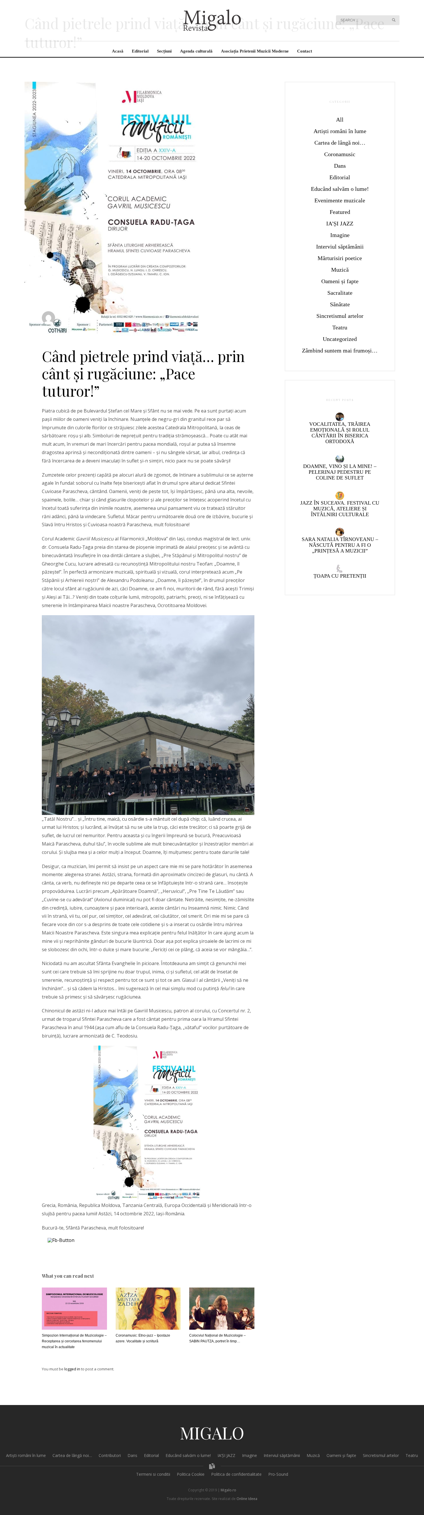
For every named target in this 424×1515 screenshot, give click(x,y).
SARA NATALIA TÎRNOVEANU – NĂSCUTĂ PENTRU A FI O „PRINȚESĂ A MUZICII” (340, 545)
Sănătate (340, 304)
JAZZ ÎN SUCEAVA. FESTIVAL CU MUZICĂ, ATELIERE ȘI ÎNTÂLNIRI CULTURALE (339, 508)
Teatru (339, 327)
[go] (394, 20)
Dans (340, 166)
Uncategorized (340, 339)
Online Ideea (247, 1498)
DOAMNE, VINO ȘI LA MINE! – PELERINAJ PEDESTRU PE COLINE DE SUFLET (339, 472)
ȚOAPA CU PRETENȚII (340, 576)
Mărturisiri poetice (340, 258)
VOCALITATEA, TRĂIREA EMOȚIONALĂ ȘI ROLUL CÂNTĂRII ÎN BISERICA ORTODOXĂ (339, 432)
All (340, 119)
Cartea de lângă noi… (339, 142)
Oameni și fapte (189, 321)
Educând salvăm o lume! (340, 189)
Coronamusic (339, 154)
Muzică (170, 321)
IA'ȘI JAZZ (339, 223)
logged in (72, 1369)
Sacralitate (212, 321)
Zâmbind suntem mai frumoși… (340, 350)
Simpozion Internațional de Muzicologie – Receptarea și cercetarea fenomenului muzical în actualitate (74, 1341)
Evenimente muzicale (145, 321)
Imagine (340, 235)
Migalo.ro (228, 1490)
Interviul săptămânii (340, 246)
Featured (340, 212)
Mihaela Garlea (75, 315)
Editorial (339, 177)
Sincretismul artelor (339, 316)
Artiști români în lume (340, 131)
